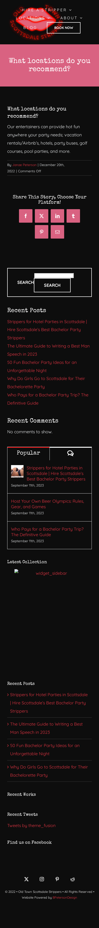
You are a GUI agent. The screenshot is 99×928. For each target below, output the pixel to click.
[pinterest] (57, 879)
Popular (28, 453)
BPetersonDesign (65, 897)
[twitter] (26, 879)
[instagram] (41, 879)
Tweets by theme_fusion (31, 825)
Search (25, 282)
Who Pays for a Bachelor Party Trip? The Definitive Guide (47, 531)
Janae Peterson (24, 165)
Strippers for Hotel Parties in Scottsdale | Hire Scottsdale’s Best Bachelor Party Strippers (47, 330)
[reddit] (72, 879)
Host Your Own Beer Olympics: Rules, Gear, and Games (47, 503)
